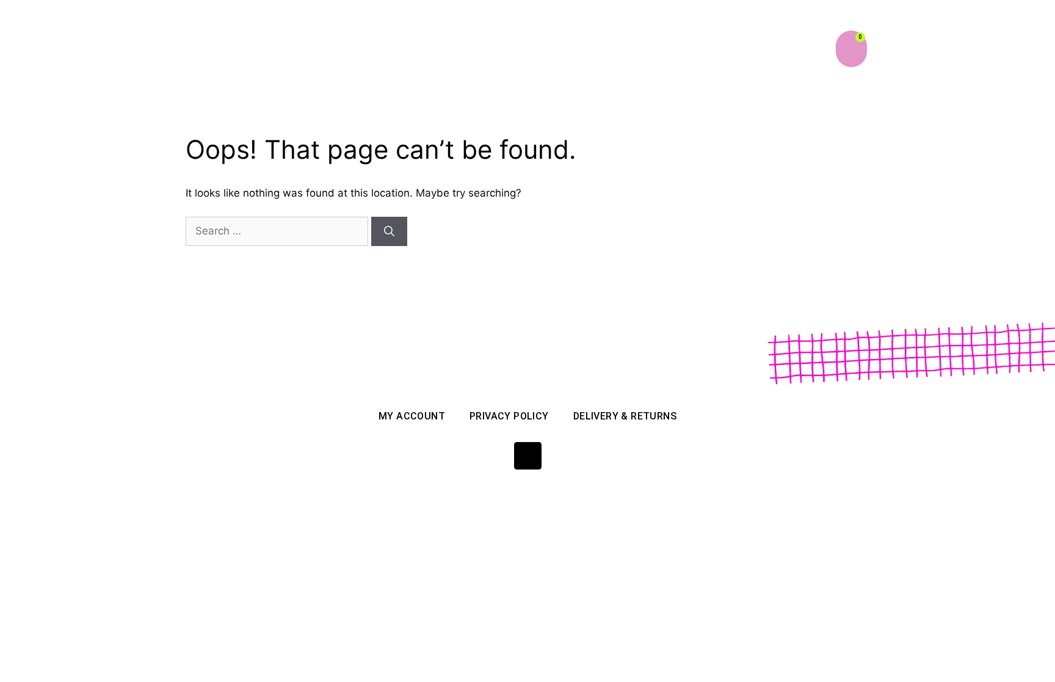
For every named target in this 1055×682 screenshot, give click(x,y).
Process (617, 46)
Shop (514, 46)
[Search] (389, 231)
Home (418, 46)
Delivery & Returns (624, 416)
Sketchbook (685, 46)
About (467, 46)
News (746, 46)
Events (562, 46)
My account (412, 416)
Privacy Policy (509, 416)
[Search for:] (278, 231)
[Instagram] (528, 456)
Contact (800, 46)
